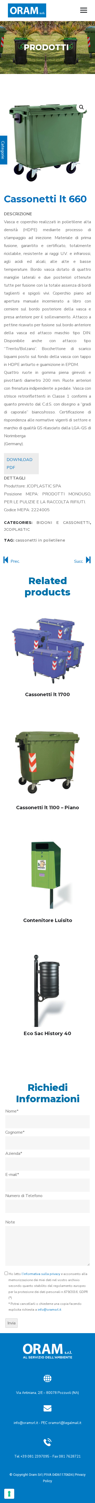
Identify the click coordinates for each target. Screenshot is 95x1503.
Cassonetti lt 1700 (47, 694)
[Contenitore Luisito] (47, 875)
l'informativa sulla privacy (41, 1274)
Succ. (78, 561)
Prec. (15, 561)
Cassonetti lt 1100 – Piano (47, 808)
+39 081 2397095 (35, 1456)
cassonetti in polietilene (40, 540)
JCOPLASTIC (17, 529)
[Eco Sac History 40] (47, 988)
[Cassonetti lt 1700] (47, 649)
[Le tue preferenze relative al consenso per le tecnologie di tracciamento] (9, 1494)
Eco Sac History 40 (47, 1033)
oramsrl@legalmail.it (64, 1423)
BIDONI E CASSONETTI (63, 522)
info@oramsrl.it (49, 1309)
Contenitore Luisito (47, 920)
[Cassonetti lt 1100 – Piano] (47, 762)
